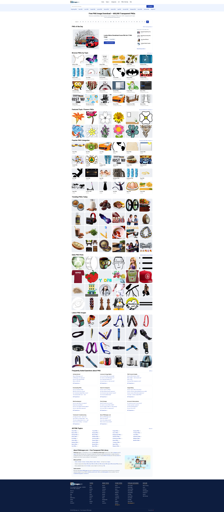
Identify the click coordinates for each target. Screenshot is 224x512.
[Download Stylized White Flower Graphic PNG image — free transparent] (91, 131)
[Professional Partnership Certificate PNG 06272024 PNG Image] (105, 245)
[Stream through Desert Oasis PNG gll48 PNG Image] (118, 245)
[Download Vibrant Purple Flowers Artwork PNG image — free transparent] (105, 131)
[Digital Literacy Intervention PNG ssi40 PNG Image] (132, 218)
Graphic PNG (92, 9)
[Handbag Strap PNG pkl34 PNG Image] (91, 334)
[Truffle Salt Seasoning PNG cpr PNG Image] (78, 218)
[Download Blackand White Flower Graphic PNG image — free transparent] (105, 117)
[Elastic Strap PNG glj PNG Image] (105, 348)
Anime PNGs (75, 436)
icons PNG (86, 9)
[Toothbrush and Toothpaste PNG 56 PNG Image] (105, 232)
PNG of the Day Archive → (148, 26)
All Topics (144, 489)
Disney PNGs (116, 440)
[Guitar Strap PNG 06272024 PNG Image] (78, 361)
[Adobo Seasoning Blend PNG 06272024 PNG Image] (78, 205)
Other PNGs (75, 430)
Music (103, 497)
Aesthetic (104, 503)
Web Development (77, 401)
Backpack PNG (133, 9)
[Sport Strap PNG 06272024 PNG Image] (132, 348)
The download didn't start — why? (79, 394)
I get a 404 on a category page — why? (80, 418)
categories (115, 452)
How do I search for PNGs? (105, 389)
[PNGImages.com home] (74, 2)
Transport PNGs (117, 442)
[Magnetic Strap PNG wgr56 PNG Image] (132, 334)
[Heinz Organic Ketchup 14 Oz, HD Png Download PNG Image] (132, 276)
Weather (116, 503)
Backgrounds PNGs (117, 434)
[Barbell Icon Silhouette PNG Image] (145, 303)
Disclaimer (72, 503)
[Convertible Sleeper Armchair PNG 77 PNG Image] (145, 245)
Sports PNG (110, 463)
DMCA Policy (72, 497)
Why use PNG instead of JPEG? (133, 376)
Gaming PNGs (96, 432)
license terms (96, 470)
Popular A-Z (145, 492)
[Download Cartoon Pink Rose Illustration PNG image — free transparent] (91, 117)
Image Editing (130, 387)
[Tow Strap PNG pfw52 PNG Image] (91, 321)
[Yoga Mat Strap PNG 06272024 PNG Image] (78, 321)
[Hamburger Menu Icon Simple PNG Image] (145, 263)
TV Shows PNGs (137, 432)
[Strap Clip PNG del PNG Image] (105, 321)
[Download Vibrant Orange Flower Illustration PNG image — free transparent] (78, 117)
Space (116, 489)
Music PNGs (95, 446)
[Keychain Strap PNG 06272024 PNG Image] (145, 321)
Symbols (91, 496)
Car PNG (99, 463)
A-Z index (88, 465)
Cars (90, 499)
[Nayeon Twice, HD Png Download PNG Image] (105, 290)
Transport (117, 490)
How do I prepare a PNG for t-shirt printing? (108, 406)
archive (117, 455)
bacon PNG (140, 9)
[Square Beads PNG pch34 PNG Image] (91, 303)
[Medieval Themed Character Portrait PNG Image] (145, 290)
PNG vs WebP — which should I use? (134, 377)
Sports (95, 461)
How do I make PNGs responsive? (79, 408)
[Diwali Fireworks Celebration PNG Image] (105, 276)
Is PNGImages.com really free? (79, 377)
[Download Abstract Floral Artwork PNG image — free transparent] (78, 131)
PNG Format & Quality (132, 374)
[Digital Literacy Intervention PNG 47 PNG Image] (132, 245)
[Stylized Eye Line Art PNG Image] (78, 303)
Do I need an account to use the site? (134, 403)
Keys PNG (80, 9)
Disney (116, 485)
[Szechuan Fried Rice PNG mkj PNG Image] (145, 205)
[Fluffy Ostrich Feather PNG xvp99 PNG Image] (78, 290)
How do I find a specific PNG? (78, 379)
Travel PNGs (112, 39)
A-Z (119, 2)
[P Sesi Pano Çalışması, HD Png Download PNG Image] (118, 303)
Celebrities (117, 497)
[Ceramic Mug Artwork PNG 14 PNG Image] (105, 263)
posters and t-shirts (96, 472)
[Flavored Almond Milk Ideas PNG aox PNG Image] (91, 205)
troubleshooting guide (78, 473)
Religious (116, 501)
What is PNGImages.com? (78, 376)
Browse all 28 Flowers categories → (146, 109)
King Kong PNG (74, 9)
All (147, 21)
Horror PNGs (116, 432)
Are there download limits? (132, 406)
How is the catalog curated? (105, 420)
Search (144, 494)
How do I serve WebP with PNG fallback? (81, 406)
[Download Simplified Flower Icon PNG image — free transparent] (145, 117)
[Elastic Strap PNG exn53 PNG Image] (118, 348)
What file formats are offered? (79, 391)
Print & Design (103, 401)
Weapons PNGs (117, 446)
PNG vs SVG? (129, 379)
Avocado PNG (125, 9)
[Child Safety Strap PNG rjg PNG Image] (118, 334)
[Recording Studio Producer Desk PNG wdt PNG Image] (132, 232)
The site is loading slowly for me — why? (81, 420)
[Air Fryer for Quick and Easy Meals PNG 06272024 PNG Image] (145, 361)
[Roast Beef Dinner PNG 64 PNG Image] (118, 205)
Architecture (117, 487)
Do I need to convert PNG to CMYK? (107, 404)
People (103, 496)
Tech (116, 499)
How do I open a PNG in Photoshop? (134, 389)
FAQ (131, 2)
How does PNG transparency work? (134, 381)
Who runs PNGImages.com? (105, 416)
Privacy (71, 499)
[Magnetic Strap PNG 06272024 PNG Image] (145, 334)
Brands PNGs (95, 444)
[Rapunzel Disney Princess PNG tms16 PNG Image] (132, 263)
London (106, 39)
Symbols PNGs (75, 442)
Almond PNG (106, 9)
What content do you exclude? (106, 421)
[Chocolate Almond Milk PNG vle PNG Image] (78, 232)
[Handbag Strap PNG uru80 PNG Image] (105, 334)
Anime (76, 461)
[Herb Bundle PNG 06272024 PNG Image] (91, 232)
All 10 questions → (76, 383)
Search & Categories (105, 387)
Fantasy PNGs (137, 430)
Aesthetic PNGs (117, 436)
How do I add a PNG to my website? (80, 403)
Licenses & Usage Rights (106, 374)
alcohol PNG (99, 9)
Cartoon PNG (104, 463)
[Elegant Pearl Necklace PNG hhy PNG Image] (145, 232)
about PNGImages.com (85, 470)
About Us (72, 490)
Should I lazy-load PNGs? (78, 404)
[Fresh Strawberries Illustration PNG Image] (91, 276)
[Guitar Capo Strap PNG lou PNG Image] (132, 321)
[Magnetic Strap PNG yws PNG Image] (78, 348)
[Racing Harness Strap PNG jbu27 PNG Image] (118, 321)
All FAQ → (151, 370)
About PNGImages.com (105, 414)
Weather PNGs (137, 440)
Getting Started (76, 374)
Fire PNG (95, 463)
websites (90, 472)
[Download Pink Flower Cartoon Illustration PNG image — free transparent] (118, 131)
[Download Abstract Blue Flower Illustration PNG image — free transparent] (132, 131)
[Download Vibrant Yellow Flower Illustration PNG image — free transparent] (118, 117)
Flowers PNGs (96, 440)
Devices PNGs (96, 442)
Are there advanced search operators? (107, 391)
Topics (107, 2)
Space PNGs (116, 444)
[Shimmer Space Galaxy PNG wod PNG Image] (105, 218)
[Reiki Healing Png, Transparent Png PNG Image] (78, 263)
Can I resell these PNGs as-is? (106, 379)
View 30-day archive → (141, 48)
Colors (91, 494)
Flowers (103, 490)
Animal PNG (115, 463)
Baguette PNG (153, 9)
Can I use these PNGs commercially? (107, 376)
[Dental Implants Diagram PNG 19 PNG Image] (118, 218)
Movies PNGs (95, 434)
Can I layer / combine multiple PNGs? (134, 394)
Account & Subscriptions (133, 401)
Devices (103, 492)
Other (91, 485)
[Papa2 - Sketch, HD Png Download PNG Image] (118, 263)
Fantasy (116, 494)
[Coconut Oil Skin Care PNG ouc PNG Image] (145, 218)
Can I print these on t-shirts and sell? (107, 381)
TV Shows (117, 496)
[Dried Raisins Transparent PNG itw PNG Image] (105, 205)
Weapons (117, 492)
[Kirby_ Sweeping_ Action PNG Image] (118, 276)
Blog (71, 494)
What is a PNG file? (76, 381)
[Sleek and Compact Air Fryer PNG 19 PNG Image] (118, 361)
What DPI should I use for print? (106, 403)
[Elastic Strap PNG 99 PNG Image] (91, 348)
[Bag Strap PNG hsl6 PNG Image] (145, 348)
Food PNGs (75, 438)
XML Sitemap (145, 496)
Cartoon (84, 461)
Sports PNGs (75, 444)
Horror (103, 501)
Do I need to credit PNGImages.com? (107, 377)
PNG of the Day (124, 2)
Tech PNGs (136, 434)
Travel (91, 503)
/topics (108, 461)
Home (103, 2)
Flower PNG (86, 463)
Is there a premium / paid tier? (133, 404)
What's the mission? (104, 418)
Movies (91, 461)
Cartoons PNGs (96, 438)
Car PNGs (129, 494)
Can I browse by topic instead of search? (108, 393)
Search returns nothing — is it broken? (80, 421)
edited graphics (105, 472)
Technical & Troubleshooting (79, 414)
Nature (98, 461)
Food (90, 492)
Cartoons (104, 489)
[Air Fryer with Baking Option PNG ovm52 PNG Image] (105, 361)
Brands (103, 494)
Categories (113, 2)
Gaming (87, 461)
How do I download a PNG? (78, 389)
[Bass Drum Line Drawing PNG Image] (91, 263)
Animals (79, 461)
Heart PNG (91, 463)
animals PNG (113, 9)
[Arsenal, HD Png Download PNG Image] (118, 290)
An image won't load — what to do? (80, 416)
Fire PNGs (129, 499)
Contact (71, 492)
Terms (71, 501)
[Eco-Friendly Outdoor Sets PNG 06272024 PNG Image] (91, 245)
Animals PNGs (75, 434)
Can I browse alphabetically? (105, 394)
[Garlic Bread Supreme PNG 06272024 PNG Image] (78, 245)
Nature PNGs (75, 432)
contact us (86, 473)
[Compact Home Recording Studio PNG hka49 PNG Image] (91, 218)
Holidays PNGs (96, 436)
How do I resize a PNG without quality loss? (135, 393)
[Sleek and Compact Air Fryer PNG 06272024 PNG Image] (132, 361)
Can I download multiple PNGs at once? (80, 393)
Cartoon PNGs (130, 489)
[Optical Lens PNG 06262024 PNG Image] (132, 205)
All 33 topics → (150, 53)
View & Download (110, 42)
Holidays (103, 487)
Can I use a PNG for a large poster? (107, 408)
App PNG (119, 9)
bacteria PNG (146, 9)
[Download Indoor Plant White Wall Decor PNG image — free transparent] (132, 117)
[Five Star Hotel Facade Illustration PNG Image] (91, 290)
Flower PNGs (130, 496)
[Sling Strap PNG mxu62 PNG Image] (78, 334)
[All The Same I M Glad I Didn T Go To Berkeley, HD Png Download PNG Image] (78, 276)
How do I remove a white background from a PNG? (137, 391)
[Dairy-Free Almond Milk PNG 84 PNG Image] (118, 232)
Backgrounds (104, 499)
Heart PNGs (130, 497)
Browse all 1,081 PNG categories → (146, 140)
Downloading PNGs (77, 387)
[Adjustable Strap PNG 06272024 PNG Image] (91, 361)
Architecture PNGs (117, 438)
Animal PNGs (130, 492)
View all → (151, 428)
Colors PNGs (75, 440)
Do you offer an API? (131, 408)
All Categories (145, 490)
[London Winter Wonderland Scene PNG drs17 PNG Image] (86, 39)
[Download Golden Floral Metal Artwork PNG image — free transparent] (145, 131)
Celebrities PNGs (137, 436)
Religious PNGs (137, 438)
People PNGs (116, 430)
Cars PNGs (75, 446)
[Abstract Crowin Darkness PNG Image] (132, 290)
